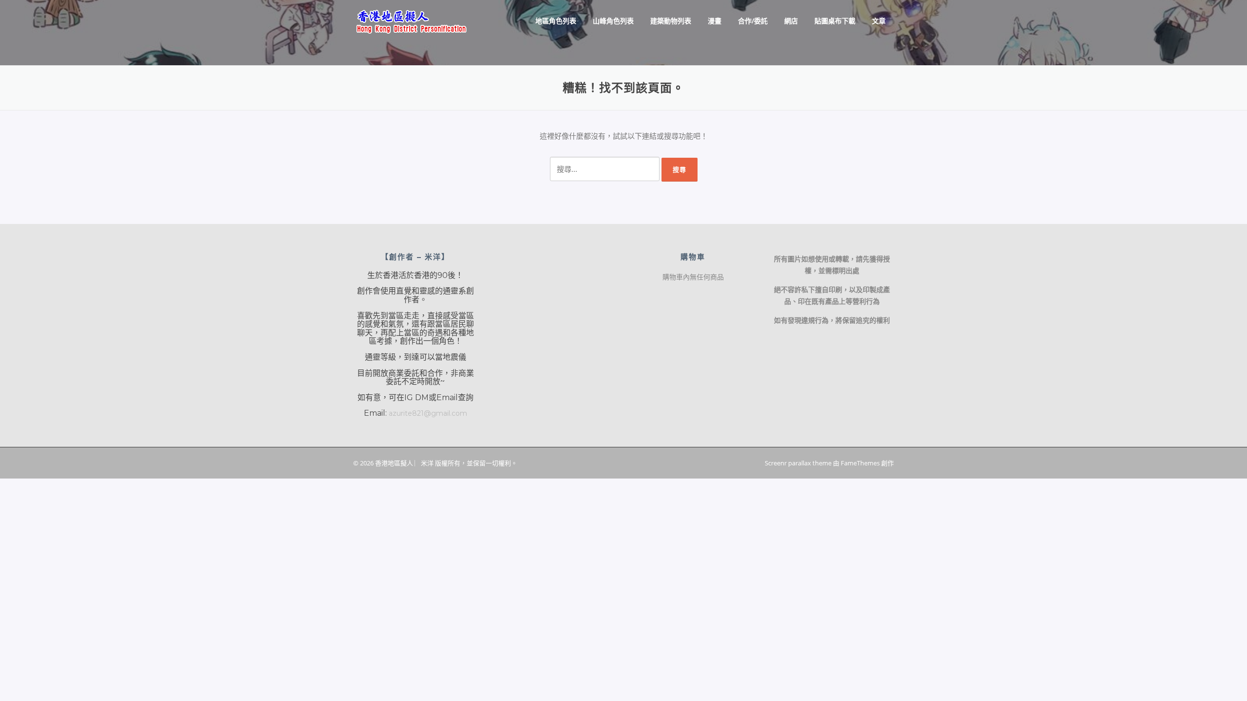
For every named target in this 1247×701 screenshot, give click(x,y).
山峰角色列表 (613, 20)
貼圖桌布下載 (834, 20)
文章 (879, 20)
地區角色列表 (555, 20)
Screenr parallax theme (798, 463)
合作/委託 (753, 20)
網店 (791, 20)
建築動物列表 (670, 20)
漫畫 (714, 20)
